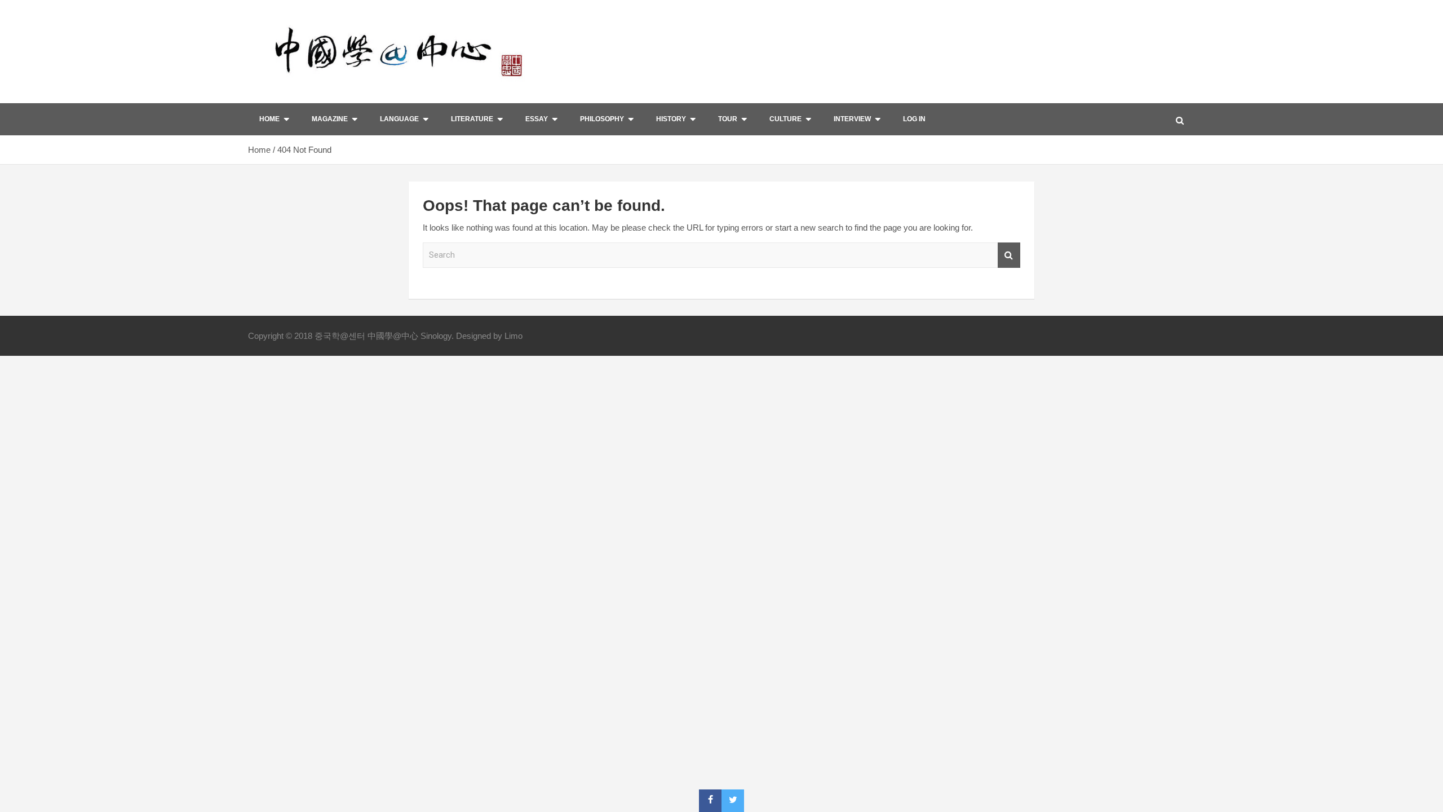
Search (1009, 255)
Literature (472, 119)
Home (269, 119)
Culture (785, 119)
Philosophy (602, 119)
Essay (536, 119)
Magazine (330, 119)
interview (852, 119)
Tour (727, 119)
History (671, 119)
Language (399, 119)
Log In (914, 119)
